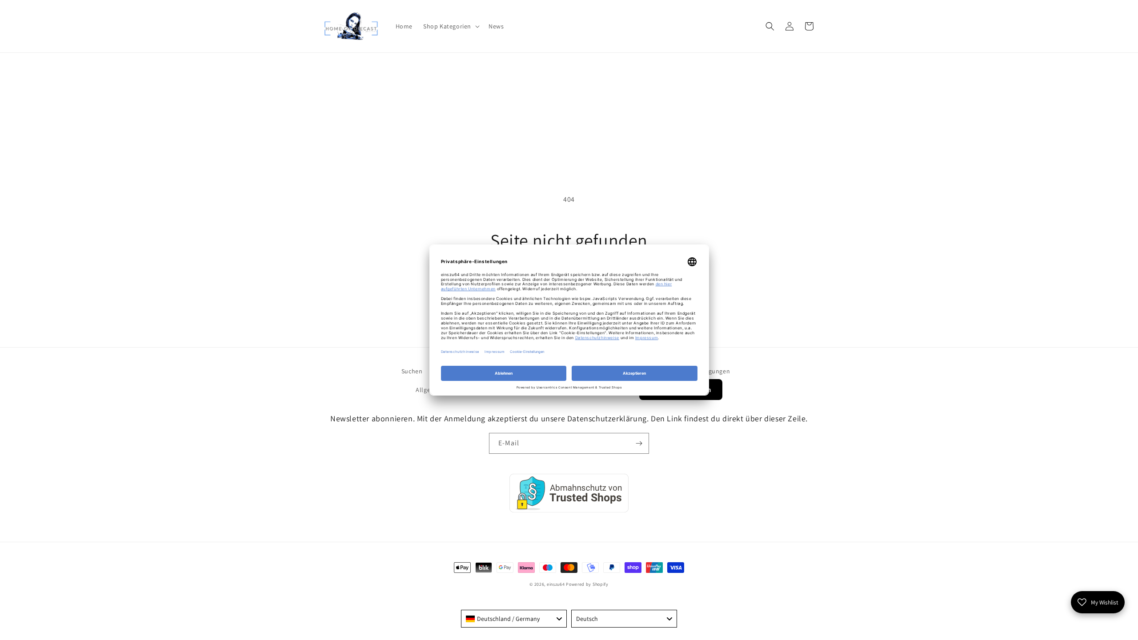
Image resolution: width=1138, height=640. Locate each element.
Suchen (412, 371)
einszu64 (556, 584)
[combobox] (514, 619)
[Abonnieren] (639, 443)
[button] (450, 26)
